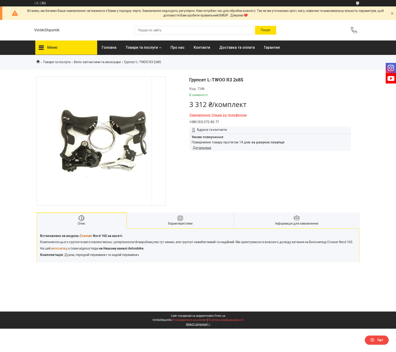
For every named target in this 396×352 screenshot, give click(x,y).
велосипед (59, 248)
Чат (380, 340)
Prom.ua (220, 315)
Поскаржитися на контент (190, 320)
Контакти (202, 47)
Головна (109, 47)
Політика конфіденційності (226, 320)
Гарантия (272, 47)
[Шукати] (265, 30)
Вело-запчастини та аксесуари (97, 62)
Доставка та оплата (237, 47)
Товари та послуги (142, 47)
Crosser (86, 236)
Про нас (177, 47)
